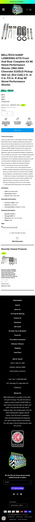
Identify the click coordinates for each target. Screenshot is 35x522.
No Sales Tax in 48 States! (17, 331)
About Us (17, 309)
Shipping (3, 107)
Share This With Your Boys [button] (18, 233)
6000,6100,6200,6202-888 (10, 227)
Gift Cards (17, 326)
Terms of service (28, 516)
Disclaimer (17, 322)
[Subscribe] (30, 482)
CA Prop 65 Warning (17, 314)
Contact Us (17, 318)
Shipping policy (12, 519)
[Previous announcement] (3, 2)
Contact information (22, 519)
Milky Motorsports (17, 241)
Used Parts (17, 352)
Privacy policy (19, 516)
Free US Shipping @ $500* (29, 123)
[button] (3, 9)
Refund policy (11, 516)
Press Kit (17, 335)
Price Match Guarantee (17, 339)
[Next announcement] (32, 2)
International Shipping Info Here (6, 123)
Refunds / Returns (17, 344)
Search (17, 305)
